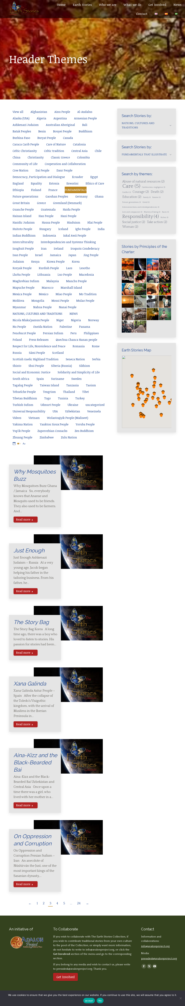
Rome (96, 346)
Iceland (63, 229)
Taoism (91, 385)
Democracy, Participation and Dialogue (39, 177)
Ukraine (73, 405)
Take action (157, 222)
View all (18, 112)
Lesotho (84, 268)
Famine (156, 197)
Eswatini (72, 183)
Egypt (94, 177)
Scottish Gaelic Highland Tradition (36, 359)
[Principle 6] (153, 289)
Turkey (80, 398)
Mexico (43, 294)
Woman (130, 227)
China (16, 157)
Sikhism (84, 366)
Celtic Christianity (25, 151)
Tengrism (49, 392)
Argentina (60, 118)
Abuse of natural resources (143, 181)
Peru (73, 333)
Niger (60, 320)
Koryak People (22, 268)
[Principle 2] (153, 277)
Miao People (64, 294)
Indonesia (49, 235)
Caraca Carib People (26, 144)
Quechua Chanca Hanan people (76, 340)
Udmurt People (50, 405)
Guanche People (23, 209)
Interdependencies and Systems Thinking (68, 242)
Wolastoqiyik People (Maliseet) (67, 418)
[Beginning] (128, 264)
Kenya (35, 262)
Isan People (20, 255)
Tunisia (63, 398)
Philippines (91, 333)
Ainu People (62, 112)
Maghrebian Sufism (26, 281)
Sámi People (37, 353)
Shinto (17, 366)
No (100, 1000)
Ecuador (77, 177)
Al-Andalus (84, 112)
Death (157, 192)
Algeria (41, 118)
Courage (141, 192)
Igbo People (83, 229)
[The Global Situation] (153, 264)
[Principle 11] (165, 302)
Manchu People (76, 281)
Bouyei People (62, 131)
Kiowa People (56, 262)
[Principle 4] (128, 289)
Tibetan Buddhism (25, 398)
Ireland (58, 249)
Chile (98, 151)
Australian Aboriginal (60, 125)
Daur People (64, 170)
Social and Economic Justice (31, 372)
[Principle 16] (128, 327)
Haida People (71, 209)
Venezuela (94, 411)
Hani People (68, 216)
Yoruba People (85, 424)
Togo (47, 398)
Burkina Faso (21, 138)
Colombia (83, 157)
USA (55, 411)
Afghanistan (39, 112)
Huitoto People (22, 229)
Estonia (54, 183)
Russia (17, 353)
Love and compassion (132, 212)
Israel (39, 255)
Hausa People (51, 222)
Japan (72, 255)
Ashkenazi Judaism (26, 125)
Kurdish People (49, 268)
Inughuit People (23, 249)
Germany (81, 196)
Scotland (58, 353)
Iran (44, 249)
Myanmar (19, 307)
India (101, 229)
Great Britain (21, 203)
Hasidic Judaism (24, 222)
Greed (146, 202)
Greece (41, 203)
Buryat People (46, 138)
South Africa (21, 379)
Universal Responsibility (29, 411)
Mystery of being (152, 212)
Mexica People (22, 294)
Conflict (126, 192)
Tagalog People (23, 385)
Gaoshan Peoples (57, 196)
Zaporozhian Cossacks (52, 431)
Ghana (99, 196)
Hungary (45, 229)
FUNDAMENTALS (76, 190)
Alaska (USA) (21, 118)
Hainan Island (22, 216)
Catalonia (79, 144)
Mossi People (60, 301)
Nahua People (42, 307)
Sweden (76, 379)
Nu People (19, 327)
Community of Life (25, 164)
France (52, 190)
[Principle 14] (153, 314)
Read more (23, 519)
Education (131, 197)
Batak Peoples (22, 131)
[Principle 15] (165, 314)
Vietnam (34, 418)
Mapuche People (24, 288)
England (18, 183)
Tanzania (72, 385)
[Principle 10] (153, 302)
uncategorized (95, 405)
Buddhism (85, 131)
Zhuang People (22, 437)
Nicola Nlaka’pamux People (31, 320)
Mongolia (37, 301)
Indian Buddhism (24, 235)
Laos (69, 268)
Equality (36, 183)
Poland (17, 340)
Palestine (66, 327)
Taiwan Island (49, 385)
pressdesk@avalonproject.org (159, 958)
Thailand (69, 392)
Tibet (85, 392)
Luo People (65, 275)
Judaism (18, 262)
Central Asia (79, 151)
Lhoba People (21, 275)
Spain (40, 379)
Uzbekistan (72, 411)
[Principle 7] (165, 289)
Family (146, 197)
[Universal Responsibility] (128, 277)
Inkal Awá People (74, 235)
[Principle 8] (128, 302)
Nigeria (76, 320)
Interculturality (23, 242)
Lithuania (43, 275)
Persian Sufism (53, 333)
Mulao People (85, 301)
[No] (180, 998)
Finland (36, 190)
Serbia (96, 359)
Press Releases (39, 340)
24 (79, 903)
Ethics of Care (95, 183)
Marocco (47, 288)
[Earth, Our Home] (140, 264)
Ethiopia (18, 190)
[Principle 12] (128, 314)
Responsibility (140, 217)
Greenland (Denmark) (67, 203)
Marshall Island (71, 288)
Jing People (90, 255)
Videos (17, 418)
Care (131, 186)
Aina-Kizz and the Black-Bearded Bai (35, 762)
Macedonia (86, 275)
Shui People (36, 366)
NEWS (74, 314)
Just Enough (29, 550)
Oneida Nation (42, 327)
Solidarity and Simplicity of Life (79, 372)
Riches (164, 217)
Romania (79, 346)
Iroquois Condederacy (85, 249)
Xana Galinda (30, 683)
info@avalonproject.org (100, 949)
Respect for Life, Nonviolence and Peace (39, 346)
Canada (68, 138)
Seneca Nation (75, 359)
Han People (46, 216)
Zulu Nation (69, 437)
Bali (84, 125)
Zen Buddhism (84, 431)
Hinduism (73, 222)
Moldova (18, 301)
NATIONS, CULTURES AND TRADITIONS (37, 314)
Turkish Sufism (23, 405)
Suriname (57, 379)
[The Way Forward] (140, 327)
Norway (93, 320)
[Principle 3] (165, 277)
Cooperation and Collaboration (65, 164)
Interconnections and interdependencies (140, 207)
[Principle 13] (140, 314)
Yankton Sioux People (54, 424)
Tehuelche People (24, 392)
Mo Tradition (88, 294)
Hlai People (94, 222)
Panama (84, 327)
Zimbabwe (47, 437)
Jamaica (55, 255)
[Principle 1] (140, 277)
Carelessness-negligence (153, 187)
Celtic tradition (54, 151)
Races (165, 212)
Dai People (42, 170)
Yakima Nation (23, 424)
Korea (76, 262)
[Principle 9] (140, 302)
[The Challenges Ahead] (165, 264)
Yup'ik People (21, 431)
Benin (42, 131)
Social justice (133, 222)
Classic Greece (60, 157)
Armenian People (85, 118)
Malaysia (52, 281)
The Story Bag (31, 622)
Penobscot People (24, 333)
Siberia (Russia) (61, 366)
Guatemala (48, 209)
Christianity (36, 157)
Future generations (25, 196)
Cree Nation (20, 170)
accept (89, 1000)
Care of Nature (56, 144)
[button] (154, 386)
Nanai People (67, 307)
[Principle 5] (140, 289)
